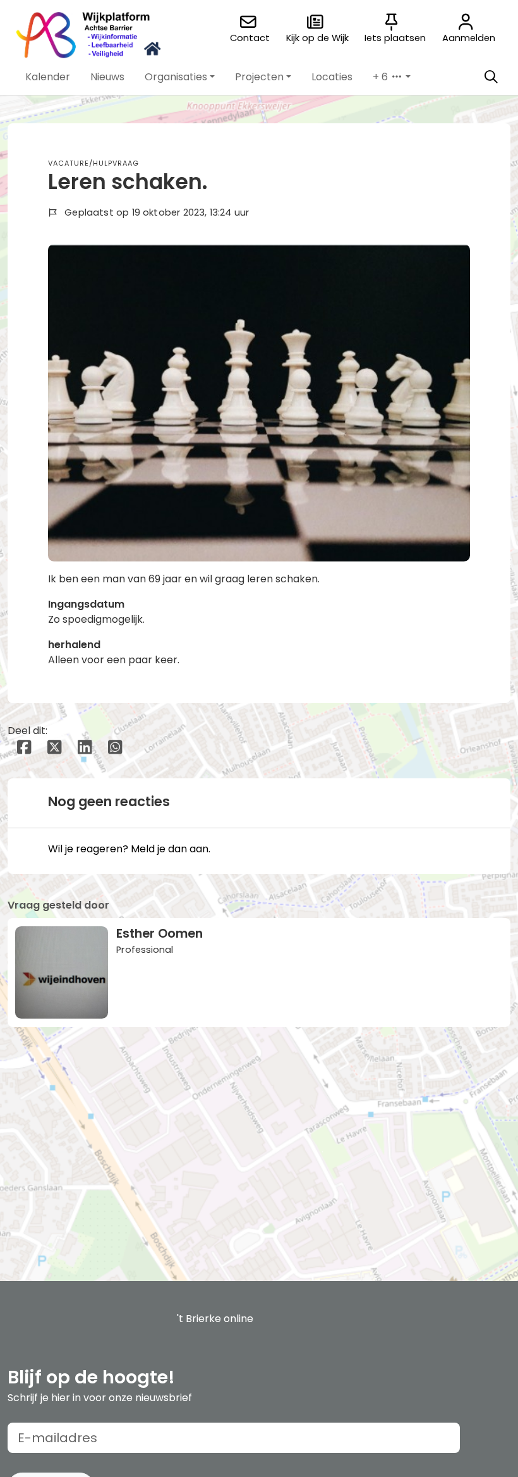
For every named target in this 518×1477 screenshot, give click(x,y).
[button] (47, 77)
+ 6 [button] (381, 77)
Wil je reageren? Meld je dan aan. (129, 849)
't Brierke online (215, 1318)
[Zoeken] (491, 77)
